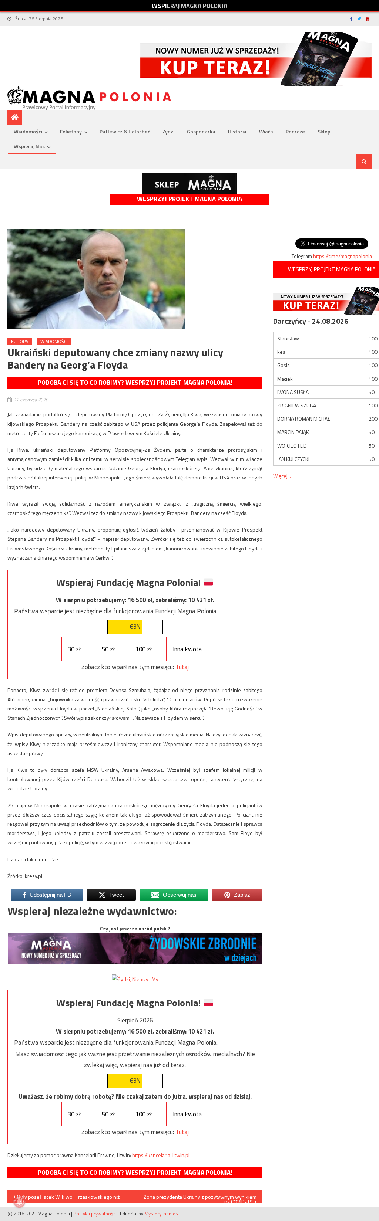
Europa (19, 341)
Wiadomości (28, 131)
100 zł (143, 649)
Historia (237, 131)
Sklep (324, 131)
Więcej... (282, 476)
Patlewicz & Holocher (125, 131)
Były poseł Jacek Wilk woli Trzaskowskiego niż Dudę (66, 1198)
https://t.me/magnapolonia (342, 256)
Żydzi (168, 131)
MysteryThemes (161, 1213)
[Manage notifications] (19, 1202)
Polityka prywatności (95, 1213)
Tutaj (182, 667)
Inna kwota (187, 649)
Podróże (295, 131)
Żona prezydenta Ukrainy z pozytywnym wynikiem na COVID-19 (200, 1198)
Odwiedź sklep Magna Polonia (189, 183)
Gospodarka (201, 131)
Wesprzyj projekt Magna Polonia (189, 199)
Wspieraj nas (29, 146)
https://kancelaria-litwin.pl (161, 1155)
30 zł (74, 649)
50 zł (108, 649)
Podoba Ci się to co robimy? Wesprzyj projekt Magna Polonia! (135, 382)
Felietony (71, 131)
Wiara (266, 131)
